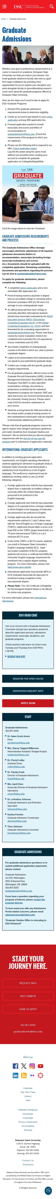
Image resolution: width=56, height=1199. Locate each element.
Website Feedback (28, 1110)
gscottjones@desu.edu (18, 743)
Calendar (27, 1088)
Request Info (28, 983)
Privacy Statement (27, 1122)
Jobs (28, 1100)
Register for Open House (28, 678)
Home (3, 19)
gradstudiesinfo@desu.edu (28, 1031)
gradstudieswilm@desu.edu (21, 134)
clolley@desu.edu (16, 767)
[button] (48, 1191)
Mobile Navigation (5, 6)
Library (28, 1096)
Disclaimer (28, 1114)
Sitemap (28, 1130)
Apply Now (28, 703)
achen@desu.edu (16, 794)
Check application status (25, 148)
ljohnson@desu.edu (17, 809)
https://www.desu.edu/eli (19, 567)
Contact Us (28, 1160)
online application (28, 288)
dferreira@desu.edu (17, 821)
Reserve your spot (16, 656)
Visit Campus (28, 996)
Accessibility (28, 1126)
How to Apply (28, 1009)
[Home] (29, 6)
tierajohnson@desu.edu (19, 833)
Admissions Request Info (28, 690)
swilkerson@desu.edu (18, 755)
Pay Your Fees (28, 1092)
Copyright (28, 1118)
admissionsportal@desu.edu (20, 915)
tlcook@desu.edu (15, 779)
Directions (28, 1164)
